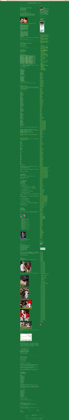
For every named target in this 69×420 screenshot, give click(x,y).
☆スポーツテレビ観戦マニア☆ (44, 49)
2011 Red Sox (41, 78)
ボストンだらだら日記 (43, 51)
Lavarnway (41, 144)
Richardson (41, 210)
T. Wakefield (29, 61)
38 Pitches (42, 52)
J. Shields (22, 46)
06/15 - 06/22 (42, 298)
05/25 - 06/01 (42, 301)
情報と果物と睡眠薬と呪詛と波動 (44, 50)
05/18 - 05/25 (42, 302)
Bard (25, 407)
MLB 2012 (41, 161)
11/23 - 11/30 (42, 266)
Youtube (41, 236)
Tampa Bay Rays (26, 55)
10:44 (23, 406)
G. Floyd (22, 373)
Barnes (40, 91)
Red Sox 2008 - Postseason (25, 255)
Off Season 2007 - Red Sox (43, 169)
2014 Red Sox (41, 84)
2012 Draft (41, 80)
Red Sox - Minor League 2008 (43, 196)
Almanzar (23, 407)
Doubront (41, 113)
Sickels (40, 215)
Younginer (41, 235)
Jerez (40, 140)
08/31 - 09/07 (42, 288)
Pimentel (41, 184)
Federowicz (41, 118)
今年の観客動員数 (22, 174)
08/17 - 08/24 (42, 290)
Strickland (21, 135)
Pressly (40, 187)
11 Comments (25, 240)
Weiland (41, 231)
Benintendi (41, 93)
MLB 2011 (41, 160)
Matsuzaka (41, 153)
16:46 (23, 254)
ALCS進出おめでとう (23, 258)
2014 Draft (41, 83)
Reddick (41, 208)
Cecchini (41, 105)
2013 (41, 256)
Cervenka (41, 106)
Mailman (41, 148)
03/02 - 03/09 (42, 312)
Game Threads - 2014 (42, 127)
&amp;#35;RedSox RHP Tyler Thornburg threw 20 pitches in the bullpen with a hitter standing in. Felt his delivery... (44, 39)
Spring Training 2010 (42, 218)
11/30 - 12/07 (42, 265)
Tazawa (40, 221)
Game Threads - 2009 (42, 123)
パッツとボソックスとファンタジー (44, 61)
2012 (40, 79)
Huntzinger (32, 407)
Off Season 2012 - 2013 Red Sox (43, 174)
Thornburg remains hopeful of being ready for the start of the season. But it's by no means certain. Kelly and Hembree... (44, 36)
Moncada (41, 165)
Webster (41, 230)
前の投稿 (38, 410)
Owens (40, 179)
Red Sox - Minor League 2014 (43, 201)
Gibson (29, 407)
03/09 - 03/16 (42, 311)
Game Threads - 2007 (42, 121)
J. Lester (22, 360)
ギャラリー (21, 332)
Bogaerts (41, 95)
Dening (40, 110)
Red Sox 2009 (41, 206)
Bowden (27, 407)
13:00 (23, 204)
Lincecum (41, 147)
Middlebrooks (41, 156)
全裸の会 (42, 63)
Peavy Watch (41, 180)
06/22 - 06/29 (42, 297)
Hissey (40, 135)
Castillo (40, 104)
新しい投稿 (21, 410)
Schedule (41, 214)
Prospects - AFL (41, 191)
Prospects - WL (41, 192)
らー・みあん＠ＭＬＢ (43, 58)
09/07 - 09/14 (42, 287)
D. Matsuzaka (22, 45)
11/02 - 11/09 (42, 269)
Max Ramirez (41, 154)
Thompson (41, 223)
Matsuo (40, 152)
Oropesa (41, 178)
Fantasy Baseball (42, 117)
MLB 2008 (23, 205)
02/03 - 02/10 (42, 316)
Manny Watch (41, 149)
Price (40, 188)
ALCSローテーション (23, 244)
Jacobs (40, 139)
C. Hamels (22, 210)
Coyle (40, 109)
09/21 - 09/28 (42, 285)
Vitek (40, 227)
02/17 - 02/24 (42, 314)
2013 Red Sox (41, 82)
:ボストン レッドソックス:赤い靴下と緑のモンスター (44, 65)
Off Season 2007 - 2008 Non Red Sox (44, 167)
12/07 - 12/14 (42, 264)
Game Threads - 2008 (42, 122)
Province (41, 193)
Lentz (40, 145)
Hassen (40, 134)
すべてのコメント (43, 249)
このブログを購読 (42, 242)
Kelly (36, 407)
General (41, 130)
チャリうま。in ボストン (43, 62)
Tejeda (40, 222)
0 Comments (26, 406)
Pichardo (41, 183)
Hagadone (41, 132)
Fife (40, 119)
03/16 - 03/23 (42, 310)
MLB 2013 (41, 162)
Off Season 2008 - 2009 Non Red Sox (44, 170)
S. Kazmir (22, 10)
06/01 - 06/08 (42, 300)
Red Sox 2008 (25, 205)
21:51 (23, 133)
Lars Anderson (41, 143)
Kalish (34, 407)
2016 (41, 253)
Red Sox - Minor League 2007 (43, 195)
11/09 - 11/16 (42, 268)
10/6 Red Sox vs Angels (43, 282)
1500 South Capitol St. (43, 57)
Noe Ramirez (41, 166)
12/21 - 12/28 (42, 262)
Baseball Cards (41, 92)
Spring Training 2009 (42, 217)
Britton (40, 100)
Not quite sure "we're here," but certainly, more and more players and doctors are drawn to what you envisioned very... (44, 42)
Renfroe (41, 209)
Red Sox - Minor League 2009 (43, 197)
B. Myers (22, 51)
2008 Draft (41, 73)
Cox (40, 108)
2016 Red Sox (41, 86)
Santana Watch (41, 213)
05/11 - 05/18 (42, 303)
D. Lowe (22, 209)
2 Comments (26, 133)
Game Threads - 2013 (42, 126)
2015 (41, 254)
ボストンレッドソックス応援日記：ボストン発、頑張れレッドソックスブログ (44, 48)
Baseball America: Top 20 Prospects (25, 403)
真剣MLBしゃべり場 (43, 64)
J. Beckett (22, 9)
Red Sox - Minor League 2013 (43, 200)
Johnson (41, 141)
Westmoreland (41, 232)
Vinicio (40, 226)
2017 (41, 252)
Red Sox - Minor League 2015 (43, 202)
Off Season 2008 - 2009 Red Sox (43, 171)
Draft (40, 114)
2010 (40, 75)
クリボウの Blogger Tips (43, 53)
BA (24, 407)
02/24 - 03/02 (42, 313)
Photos (40, 182)
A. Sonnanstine (22, 61)
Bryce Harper (41, 101)
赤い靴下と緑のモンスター (34, 3)
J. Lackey (22, 359)
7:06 (23, 240)
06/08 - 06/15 (42, 299)
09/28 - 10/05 (42, 284)
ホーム (29, 410)
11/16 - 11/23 (42, 267)
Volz (40, 228)
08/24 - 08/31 (42, 289)
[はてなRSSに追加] (41, 243)
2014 (41, 255)
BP (40, 97)
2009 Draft (41, 74)
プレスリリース (23, 175)
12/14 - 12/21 (42, 263)
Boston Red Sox (22, 55)
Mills (40, 157)
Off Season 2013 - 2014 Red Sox (43, 175)
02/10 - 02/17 (42, 315)
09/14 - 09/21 (42, 286)
